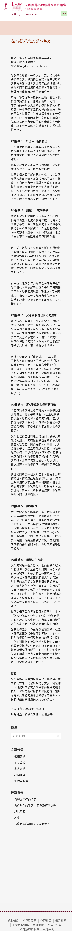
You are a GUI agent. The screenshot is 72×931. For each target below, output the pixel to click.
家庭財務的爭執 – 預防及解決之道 (35, 805)
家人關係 (19, 768)
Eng (64, 13)
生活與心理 (21, 781)
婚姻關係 (19, 756)
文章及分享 (55, 925)
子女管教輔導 (20, 925)
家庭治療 (38, 925)
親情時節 (19, 811)
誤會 (17, 817)
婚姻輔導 (60, 920)
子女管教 (19, 762)
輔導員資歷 (29, 920)
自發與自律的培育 (25, 799)
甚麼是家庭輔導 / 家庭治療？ (32, 823)
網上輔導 (13, 920)
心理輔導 (19, 775)
